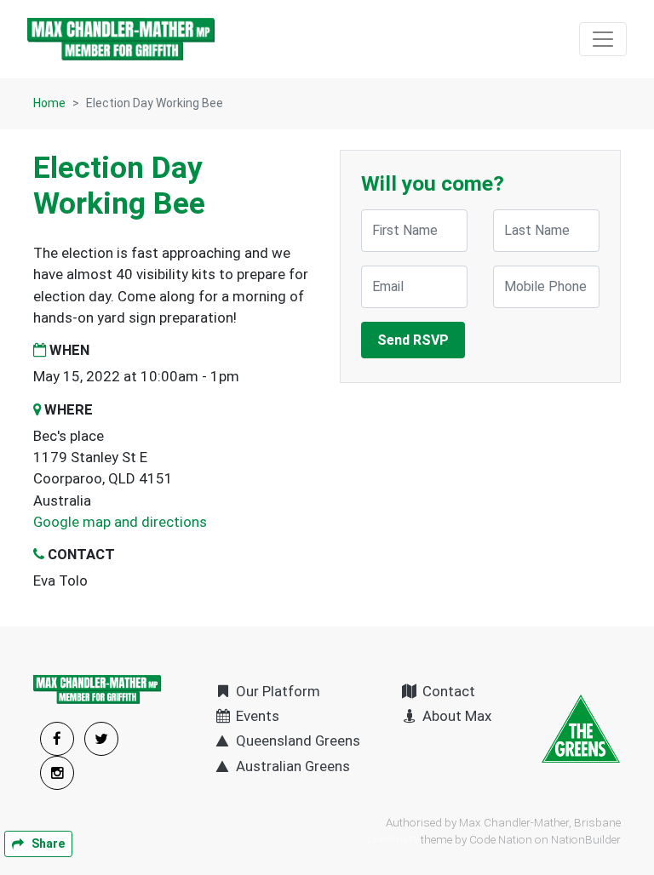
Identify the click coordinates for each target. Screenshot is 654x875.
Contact (447, 691)
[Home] (121, 39)
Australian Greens (291, 766)
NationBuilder (586, 839)
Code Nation (500, 839)
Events (255, 715)
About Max (455, 715)
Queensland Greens (296, 740)
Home (49, 103)
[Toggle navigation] (603, 39)
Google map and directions (120, 521)
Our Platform (276, 691)
